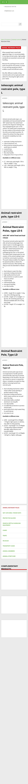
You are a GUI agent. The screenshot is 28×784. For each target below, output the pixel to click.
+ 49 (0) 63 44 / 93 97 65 (10, 6)
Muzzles (6, 541)
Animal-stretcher (9, 556)
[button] (4, 2)
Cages (5, 530)
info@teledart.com (9, 11)
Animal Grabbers (9, 551)
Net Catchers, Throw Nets (12, 513)
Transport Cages (9, 546)
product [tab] (4, 98)
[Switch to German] (25, 6)
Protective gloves (9, 518)
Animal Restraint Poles (11, 508)
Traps (5, 535)
